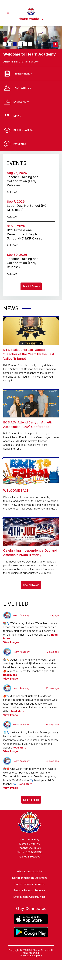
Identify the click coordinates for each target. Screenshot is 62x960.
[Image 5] (25, 44)
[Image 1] (4, 44)
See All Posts (31, 799)
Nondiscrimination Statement (29, 877)
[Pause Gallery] (55, 44)
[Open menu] (8, 13)
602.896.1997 (32, 856)
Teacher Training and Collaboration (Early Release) (22, 181)
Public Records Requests (29, 884)
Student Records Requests (29, 890)
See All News (31, 585)
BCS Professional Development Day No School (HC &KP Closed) (26, 234)
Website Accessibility (29, 871)
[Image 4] (20, 44)
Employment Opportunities (29, 896)
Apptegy (37, 955)
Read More (10, 674)
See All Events (31, 286)
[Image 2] (9, 44)
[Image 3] (15, 44)
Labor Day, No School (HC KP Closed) (27, 208)
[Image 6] (30, 44)
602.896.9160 (34, 852)
